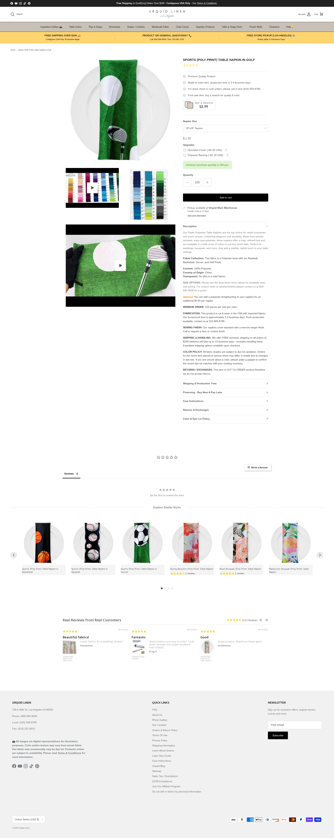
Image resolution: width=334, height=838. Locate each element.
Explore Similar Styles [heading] (167, 507)
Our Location (159, 725)
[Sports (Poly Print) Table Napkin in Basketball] (44, 543)
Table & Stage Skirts (232, 27)
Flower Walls (255, 27)
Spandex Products (205, 27)
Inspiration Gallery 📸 (51, 27)
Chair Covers (182, 27)
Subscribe (277, 735)
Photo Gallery (159, 720)
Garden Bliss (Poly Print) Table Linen (68, 659)
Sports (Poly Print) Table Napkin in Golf (34, 50)
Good (204, 637)
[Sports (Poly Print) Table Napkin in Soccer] (143, 543)
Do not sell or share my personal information (176, 791)
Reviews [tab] (69, 473)
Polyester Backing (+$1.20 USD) (206, 155)
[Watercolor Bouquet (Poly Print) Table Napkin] (291, 543)
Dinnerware (114, 27)
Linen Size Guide (161, 755)
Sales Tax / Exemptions (165, 776)
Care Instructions (193, 401)
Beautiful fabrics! (76, 637)
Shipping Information (163, 745)
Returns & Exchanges (196, 409)
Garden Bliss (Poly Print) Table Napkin (206, 659)
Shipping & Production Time (200, 383)
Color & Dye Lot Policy (196, 418)
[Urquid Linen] (167, 14)
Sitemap (156, 771)
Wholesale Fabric (160, 27)
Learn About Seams (163, 750)
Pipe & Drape (95, 27)
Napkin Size (190, 121)
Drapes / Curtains (136, 27)
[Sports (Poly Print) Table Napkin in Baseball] (93, 543)
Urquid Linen (24, 828)
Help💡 (290, 27)
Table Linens (75, 27)
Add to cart (226, 197)
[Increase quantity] (207, 182)
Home (12, 50)
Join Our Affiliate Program (166, 786)
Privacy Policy (159, 740)
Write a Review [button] (259, 467)
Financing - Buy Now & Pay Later (202, 392)
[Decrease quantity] (187, 182)
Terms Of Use (159, 735)
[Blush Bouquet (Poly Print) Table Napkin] (241, 543)
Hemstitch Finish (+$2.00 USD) (205, 150)
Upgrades (188, 144)
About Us (157, 714)
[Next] (320, 555)
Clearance (274, 27)
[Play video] (92, 187)
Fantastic (139, 637)
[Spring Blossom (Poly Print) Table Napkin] (192, 543)
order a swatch (247, 359)
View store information (197, 216)
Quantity (188, 175)
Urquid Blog (158, 766)
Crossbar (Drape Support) (138, 658)
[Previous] (13, 555)
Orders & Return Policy (164, 730)
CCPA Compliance (162, 781)
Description (190, 226)
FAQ (154, 709)
